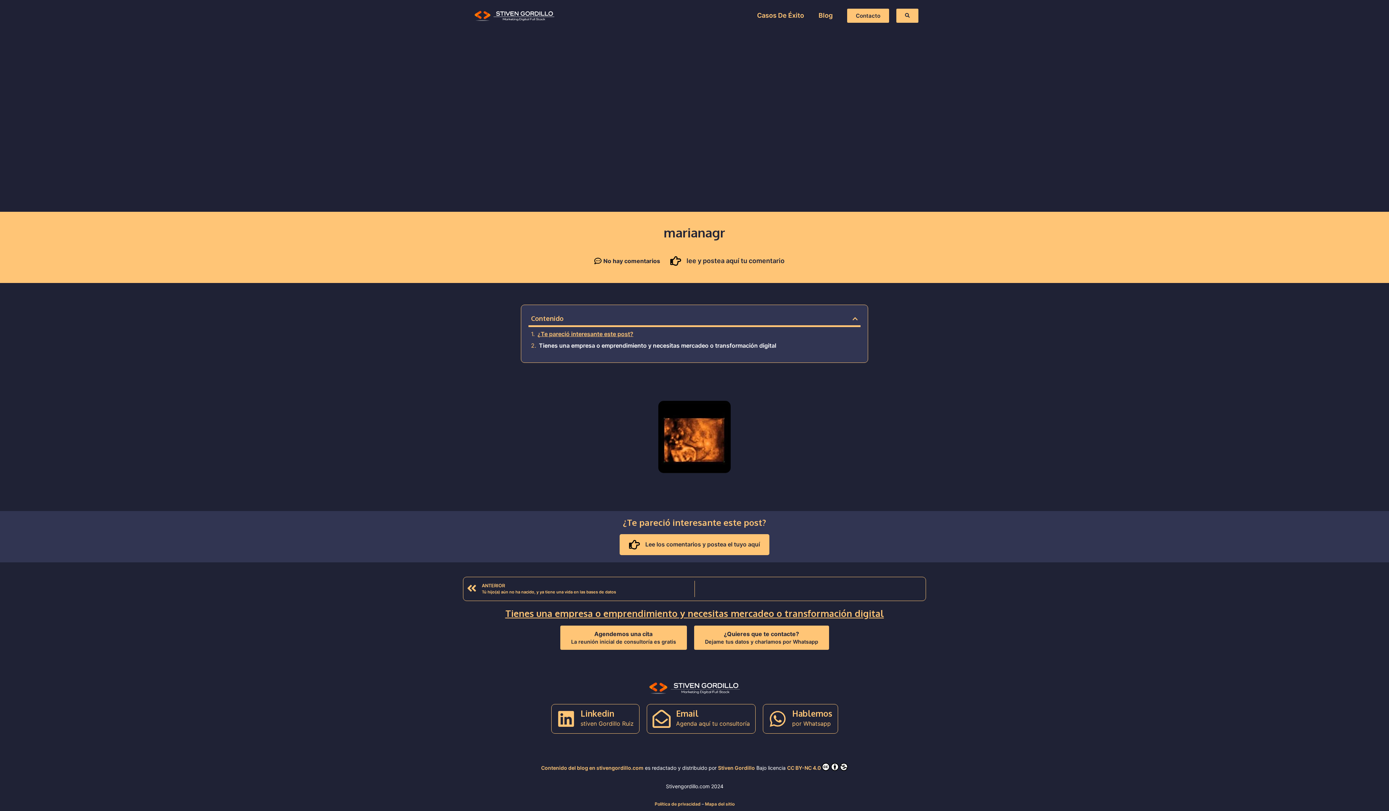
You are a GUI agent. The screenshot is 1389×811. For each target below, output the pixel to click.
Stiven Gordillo (736, 768)
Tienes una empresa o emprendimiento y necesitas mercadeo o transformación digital (657, 345)
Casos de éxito (780, 15)
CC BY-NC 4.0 (804, 768)
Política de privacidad (678, 804)
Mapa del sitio (720, 804)
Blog (826, 15)
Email (687, 713)
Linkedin (597, 713)
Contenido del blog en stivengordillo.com (592, 768)
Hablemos (812, 713)
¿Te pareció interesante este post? (585, 334)
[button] (855, 319)
